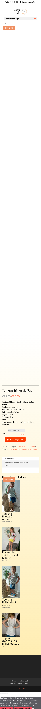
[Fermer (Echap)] (7, 693)
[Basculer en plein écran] (3, 693)
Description (9, 459)
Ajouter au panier (15, 439)
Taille (5, 433)
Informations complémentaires (16, 462)
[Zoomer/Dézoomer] (1, 693)
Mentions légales (16, 683)
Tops (29, 449)
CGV (26, 683)
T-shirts (32, 447)
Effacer (22, 434)
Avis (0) (7, 466)
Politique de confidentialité (19, 681)
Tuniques (35, 449)
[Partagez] (5, 693)
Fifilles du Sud (23, 447)
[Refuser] (33, 708)
